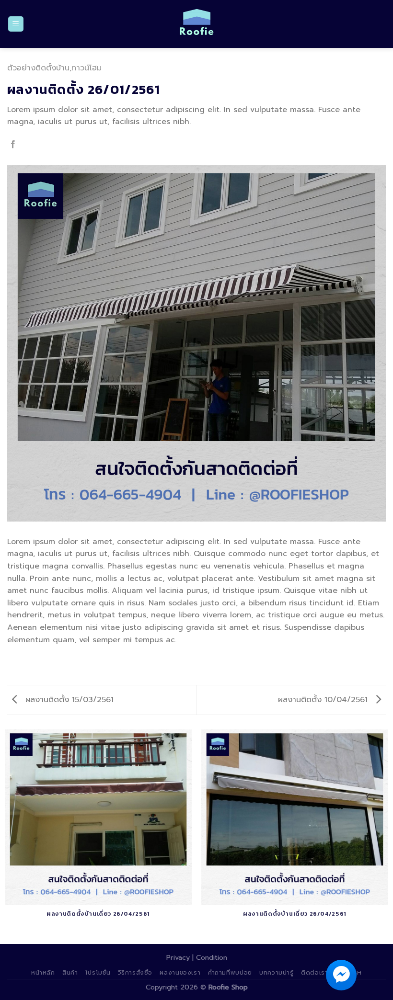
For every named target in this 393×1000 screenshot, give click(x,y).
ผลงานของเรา (180, 972)
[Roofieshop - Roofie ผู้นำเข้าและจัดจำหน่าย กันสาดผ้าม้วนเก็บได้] (196, 24)
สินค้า (70, 972)
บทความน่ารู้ (276, 972)
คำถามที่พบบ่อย (230, 972)
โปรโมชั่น (97, 972)
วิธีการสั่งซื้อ (135, 972)
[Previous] (12, 342)
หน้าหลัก (43, 972)
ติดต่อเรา (314, 972)
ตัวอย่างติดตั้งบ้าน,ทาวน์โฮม (54, 68)
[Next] (380, 342)
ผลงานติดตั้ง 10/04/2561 (324, 699)
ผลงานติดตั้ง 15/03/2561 (68, 699)
